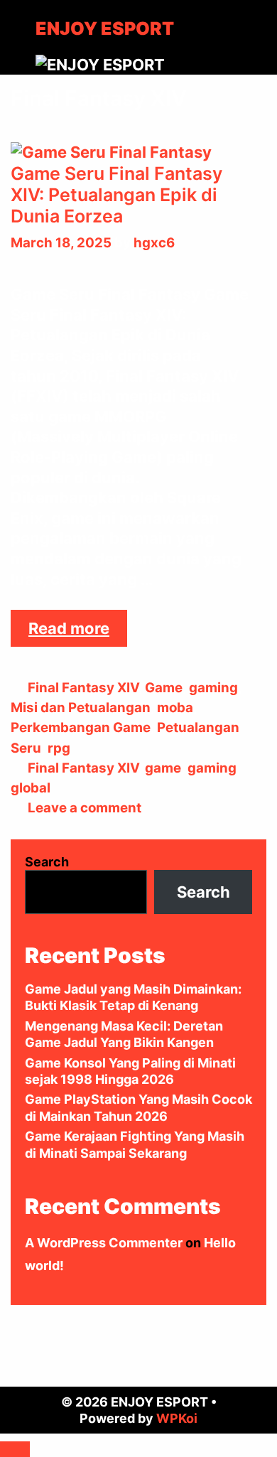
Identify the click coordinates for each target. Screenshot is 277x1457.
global (30, 788)
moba (175, 707)
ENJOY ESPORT (105, 28)
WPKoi (176, 1418)
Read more (77, 632)
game (163, 768)
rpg (59, 748)
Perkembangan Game (81, 727)
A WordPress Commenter (104, 1242)
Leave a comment (84, 808)
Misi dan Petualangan (81, 707)
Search (47, 861)
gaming (213, 687)
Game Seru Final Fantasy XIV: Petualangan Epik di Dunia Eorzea (116, 195)
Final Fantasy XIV (83, 687)
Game (164, 687)
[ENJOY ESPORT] (100, 63)
